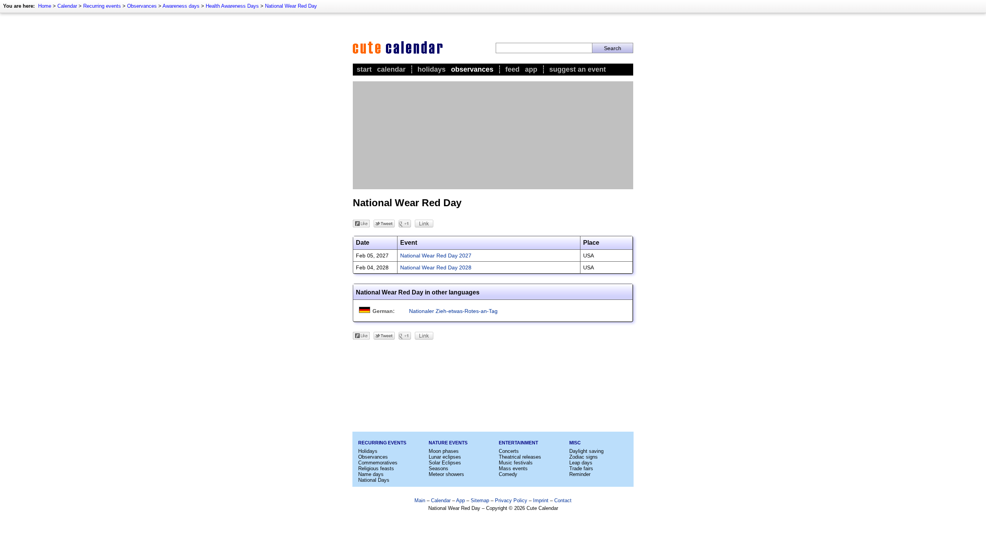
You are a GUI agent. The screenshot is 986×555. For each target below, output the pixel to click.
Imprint (540, 500)
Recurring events (102, 6)
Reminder (579, 474)
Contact (563, 500)
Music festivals (516, 463)
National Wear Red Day (291, 6)
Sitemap (480, 500)
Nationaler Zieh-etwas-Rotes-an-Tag (453, 311)
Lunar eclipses (445, 457)
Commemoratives (377, 463)
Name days (371, 474)
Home (44, 6)
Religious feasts (376, 468)
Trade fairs (581, 468)
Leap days (580, 463)
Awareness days (181, 6)
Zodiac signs (583, 457)
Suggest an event (577, 69)
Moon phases (444, 451)
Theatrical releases (520, 457)
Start (364, 69)
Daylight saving (586, 451)
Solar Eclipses (445, 463)
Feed (512, 69)
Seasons (438, 468)
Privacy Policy (511, 500)
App (531, 69)
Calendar (67, 6)
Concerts (509, 451)
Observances (142, 6)
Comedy (508, 474)
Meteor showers (446, 474)
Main (419, 500)
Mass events (513, 468)
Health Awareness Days (232, 6)
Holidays (432, 69)
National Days (373, 480)
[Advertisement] (493, 135)
